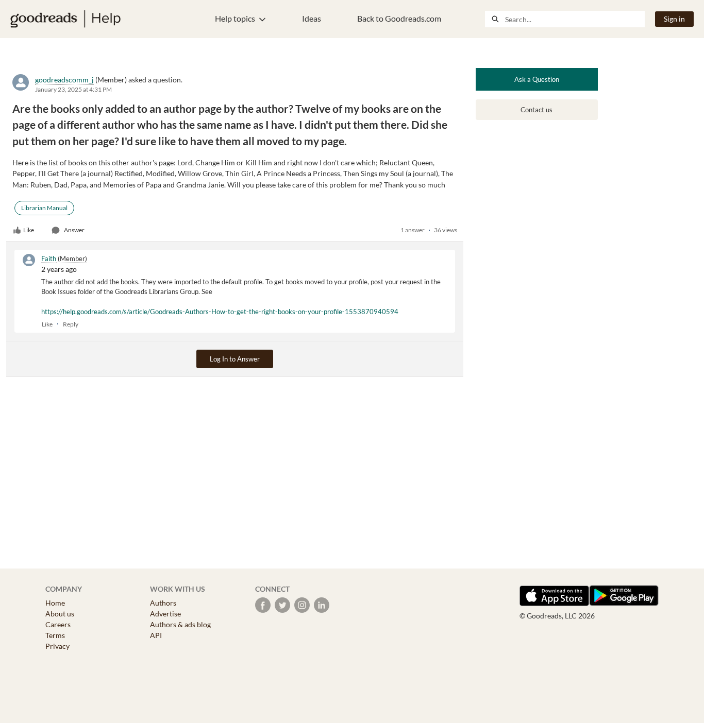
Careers (58, 624)
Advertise (165, 613)
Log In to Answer (235, 359)
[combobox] (574, 19)
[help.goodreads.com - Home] (65, 19)
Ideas (311, 18)
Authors (163, 602)
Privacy (57, 646)
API (156, 635)
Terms (55, 635)
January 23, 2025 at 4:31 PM (73, 89)
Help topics (235, 18)
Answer (74, 230)
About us (59, 613)
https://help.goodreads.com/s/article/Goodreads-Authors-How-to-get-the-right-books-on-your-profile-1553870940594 (219, 311)
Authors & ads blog (180, 624)
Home (55, 602)
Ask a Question (536, 79)
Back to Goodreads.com (399, 18)
